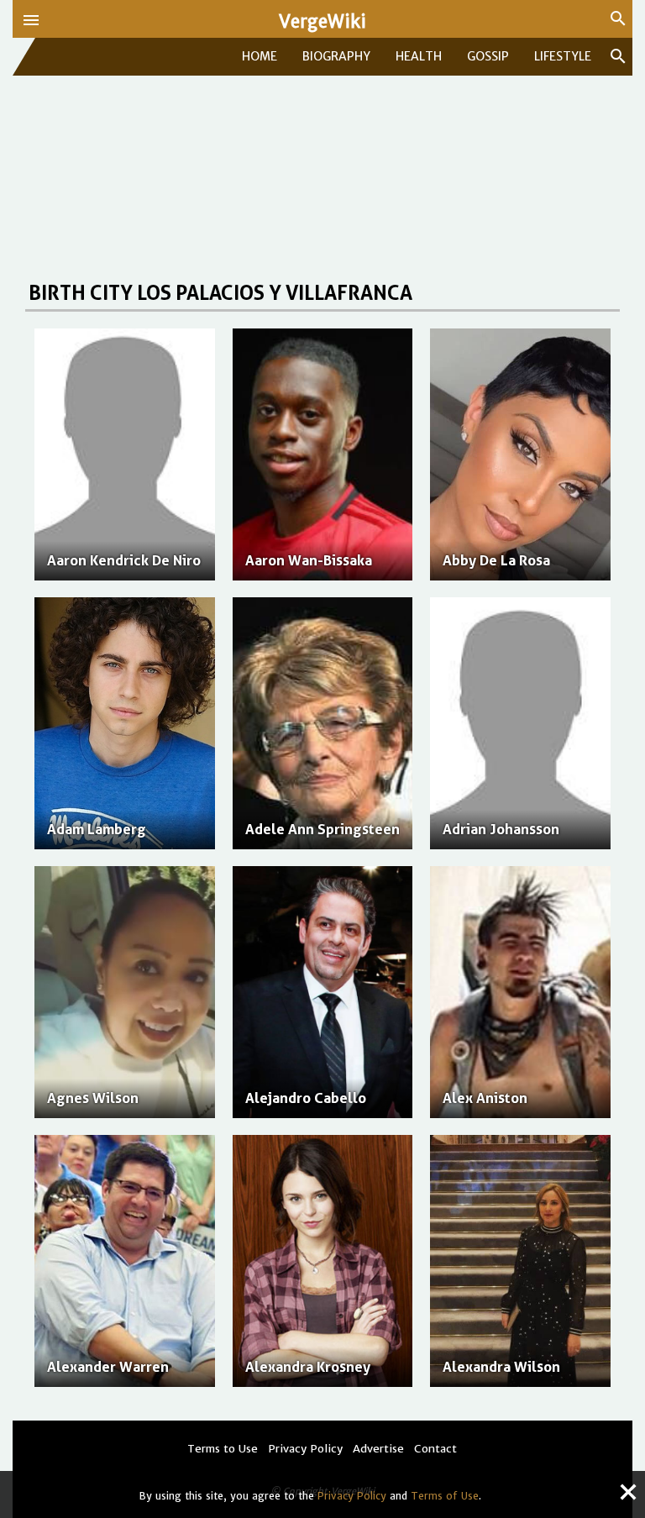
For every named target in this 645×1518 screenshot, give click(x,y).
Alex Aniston (485, 1098)
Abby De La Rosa (496, 560)
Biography (336, 56)
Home (259, 56)
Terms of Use (445, 1495)
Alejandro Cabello (305, 1098)
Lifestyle (562, 56)
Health (419, 56)
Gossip (488, 56)
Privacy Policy (351, 1495)
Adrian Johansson (501, 829)
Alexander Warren (108, 1366)
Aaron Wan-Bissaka (308, 560)
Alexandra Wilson (501, 1366)
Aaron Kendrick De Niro (124, 560)
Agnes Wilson (93, 1098)
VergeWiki (322, 21)
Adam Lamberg (96, 829)
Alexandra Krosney (307, 1366)
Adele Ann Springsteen (322, 829)
